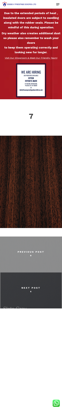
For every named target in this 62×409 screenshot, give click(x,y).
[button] (57, 4)
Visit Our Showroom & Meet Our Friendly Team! (31, 58)
